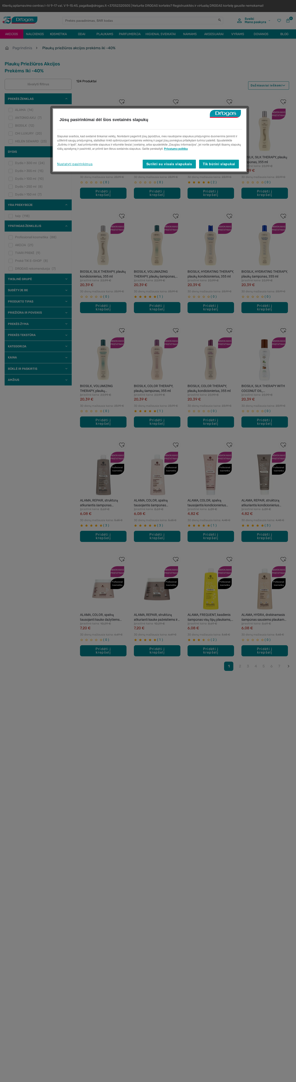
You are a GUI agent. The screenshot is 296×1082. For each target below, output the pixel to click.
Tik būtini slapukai (219, 164)
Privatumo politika (176, 149)
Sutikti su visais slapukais (169, 164)
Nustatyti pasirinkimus (74, 164)
